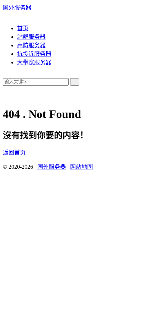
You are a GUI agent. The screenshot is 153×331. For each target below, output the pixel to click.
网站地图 (81, 167)
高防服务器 (31, 45)
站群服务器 (31, 37)
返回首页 (14, 153)
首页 (22, 28)
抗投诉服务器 (34, 54)
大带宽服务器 (34, 62)
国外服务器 (17, 8)
